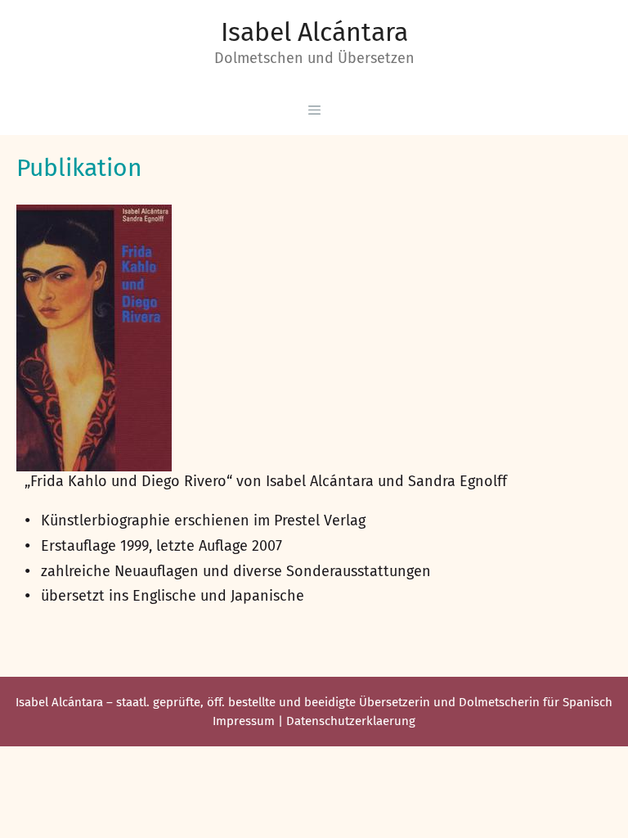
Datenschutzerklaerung (350, 721)
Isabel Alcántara (314, 31)
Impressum (244, 721)
